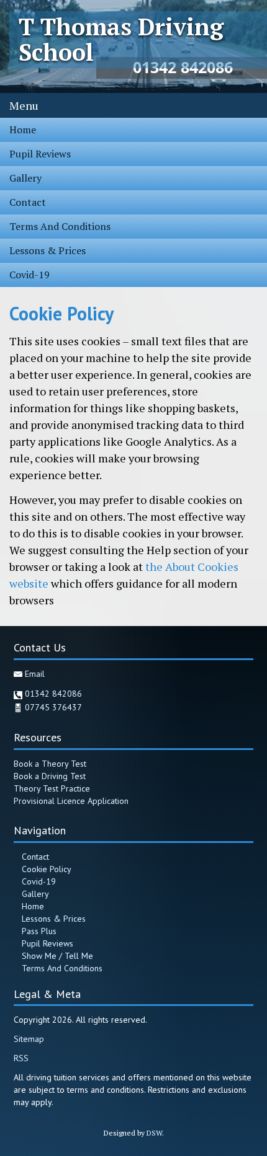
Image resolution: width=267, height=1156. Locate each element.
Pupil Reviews (40, 154)
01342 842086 (53, 693)
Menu (23, 105)
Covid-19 (29, 274)
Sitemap (29, 1038)
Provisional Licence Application (71, 800)
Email (35, 673)
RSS (21, 1058)
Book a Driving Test (50, 776)
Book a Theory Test (50, 763)
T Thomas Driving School (121, 39)
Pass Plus (39, 931)
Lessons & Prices (47, 250)
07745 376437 (53, 707)
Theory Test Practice (52, 788)
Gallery (25, 178)
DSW (154, 1132)
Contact (27, 202)
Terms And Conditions (60, 226)
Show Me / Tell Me (57, 955)
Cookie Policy (46, 869)
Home (22, 129)
